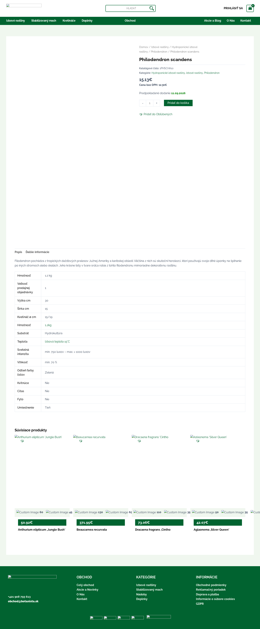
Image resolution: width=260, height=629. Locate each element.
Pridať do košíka (178, 103)
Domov (143, 46)
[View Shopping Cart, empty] (250, 8)
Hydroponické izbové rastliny (168, 72)
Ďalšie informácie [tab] (37, 252)
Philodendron (159, 51)
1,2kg (48, 325)
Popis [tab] (18, 252)
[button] (155, 114)
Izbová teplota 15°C (57, 341)
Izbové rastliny (160, 46)
